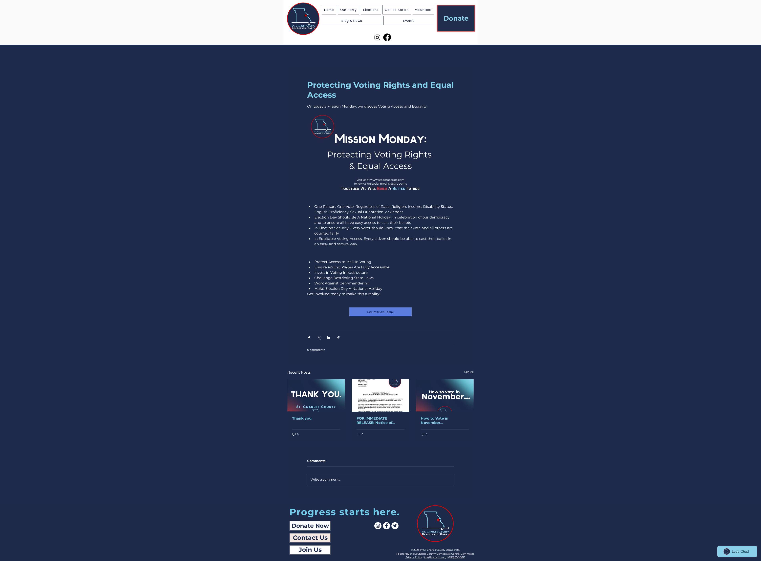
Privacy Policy (413, 557)
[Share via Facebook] (309, 338)
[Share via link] (338, 338)
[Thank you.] (316, 395)
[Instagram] (377, 37)
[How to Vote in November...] (445, 395)
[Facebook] (387, 37)
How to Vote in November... (434, 420)
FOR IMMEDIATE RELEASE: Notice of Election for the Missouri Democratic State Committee (379, 420)
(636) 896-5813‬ (456, 557)
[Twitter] (395, 525)
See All (469, 372)
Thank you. (302, 418)
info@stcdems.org (435, 557)
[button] (371, 9)
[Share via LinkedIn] (328, 338)
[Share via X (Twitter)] (319, 338)
